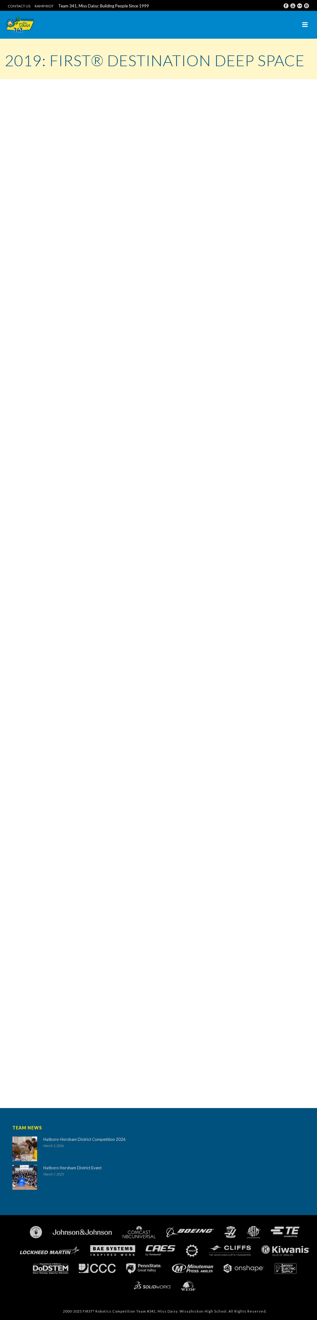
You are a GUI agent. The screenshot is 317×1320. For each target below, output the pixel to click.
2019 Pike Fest (38, 912)
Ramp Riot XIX (38, 811)
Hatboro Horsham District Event (72, 1167)
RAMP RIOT (44, 6)
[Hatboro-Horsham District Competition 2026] (24, 1149)
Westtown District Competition (56, 845)
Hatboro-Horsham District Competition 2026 (84, 1139)
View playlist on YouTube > (191, 898)
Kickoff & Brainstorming (49, 819)
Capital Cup (35, 904)
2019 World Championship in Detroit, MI (66, 870)
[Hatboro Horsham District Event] (24, 1177)
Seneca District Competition (53, 853)
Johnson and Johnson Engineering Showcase (69, 836)
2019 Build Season (42, 828)
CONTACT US (19, 6)
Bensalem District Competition (56, 862)
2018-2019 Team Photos (49, 929)
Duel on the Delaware (45, 920)
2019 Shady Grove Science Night (57, 895)
